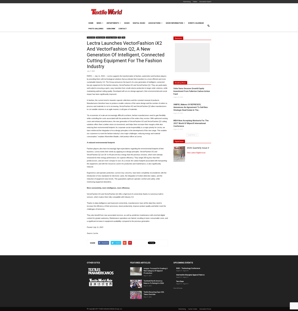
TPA (119, 37)
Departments (113, 23)
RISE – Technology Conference (188, 268)
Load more (191, 135)
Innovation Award (205, 2)
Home (90, 23)
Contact (123, 28)
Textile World (91, 37)
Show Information (174, 23)
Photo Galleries (95, 28)
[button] (208, 26)
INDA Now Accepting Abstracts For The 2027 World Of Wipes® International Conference (191, 123)
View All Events (177, 288)
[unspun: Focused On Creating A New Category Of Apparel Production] (136, 271)
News (99, 23)
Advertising (187, 2)
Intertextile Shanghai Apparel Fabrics (190, 275)
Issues (127, 23)
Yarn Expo (180, 281)
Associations (154, 23)
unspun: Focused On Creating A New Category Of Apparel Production (156, 271)
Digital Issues (139, 23)
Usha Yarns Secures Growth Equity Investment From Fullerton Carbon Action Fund (191, 91)
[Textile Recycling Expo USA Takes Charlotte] (136, 295)
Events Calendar (196, 23)
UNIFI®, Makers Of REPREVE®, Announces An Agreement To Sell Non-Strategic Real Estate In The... (190, 107)
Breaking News (101, 37)
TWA (123, 37)
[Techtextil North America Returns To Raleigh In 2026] (136, 284)
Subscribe (111, 28)
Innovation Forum (205, 309)
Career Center (192, 309)
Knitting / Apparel (111, 37)
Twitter (195, 2)
